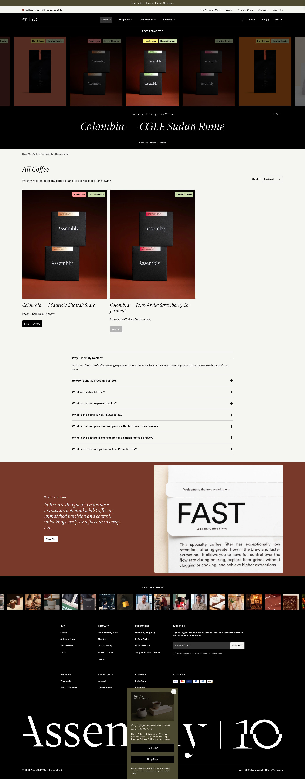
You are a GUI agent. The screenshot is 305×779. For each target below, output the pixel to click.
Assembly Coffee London (46, 770)
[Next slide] (281, 113)
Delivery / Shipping (145, 632)
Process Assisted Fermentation (54, 154)
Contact (102, 680)
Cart (265, 19)
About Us (278, 9)
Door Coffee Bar (68, 687)
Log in (252, 19)
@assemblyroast (152, 587)
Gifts (63, 652)
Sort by (256, 179)
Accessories (146, 19)
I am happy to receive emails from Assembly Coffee (199, 653)
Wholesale (263, 9)
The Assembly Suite (210, 9)
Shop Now (153, 759)
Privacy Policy (142, 645)
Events (229, 9)
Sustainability (105, 645)
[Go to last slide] (274, 113)
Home (24, 154)
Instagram (140, 680)
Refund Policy (142, 639)
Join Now (152, 748)
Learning (167, 19)
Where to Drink (245, 9)
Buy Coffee (34, 154)
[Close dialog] (174, 691)
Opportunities (105, 687)
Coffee (104, 19)
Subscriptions (67, 639)
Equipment (124, 19)
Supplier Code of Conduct (148, 652)
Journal (101, 658)
